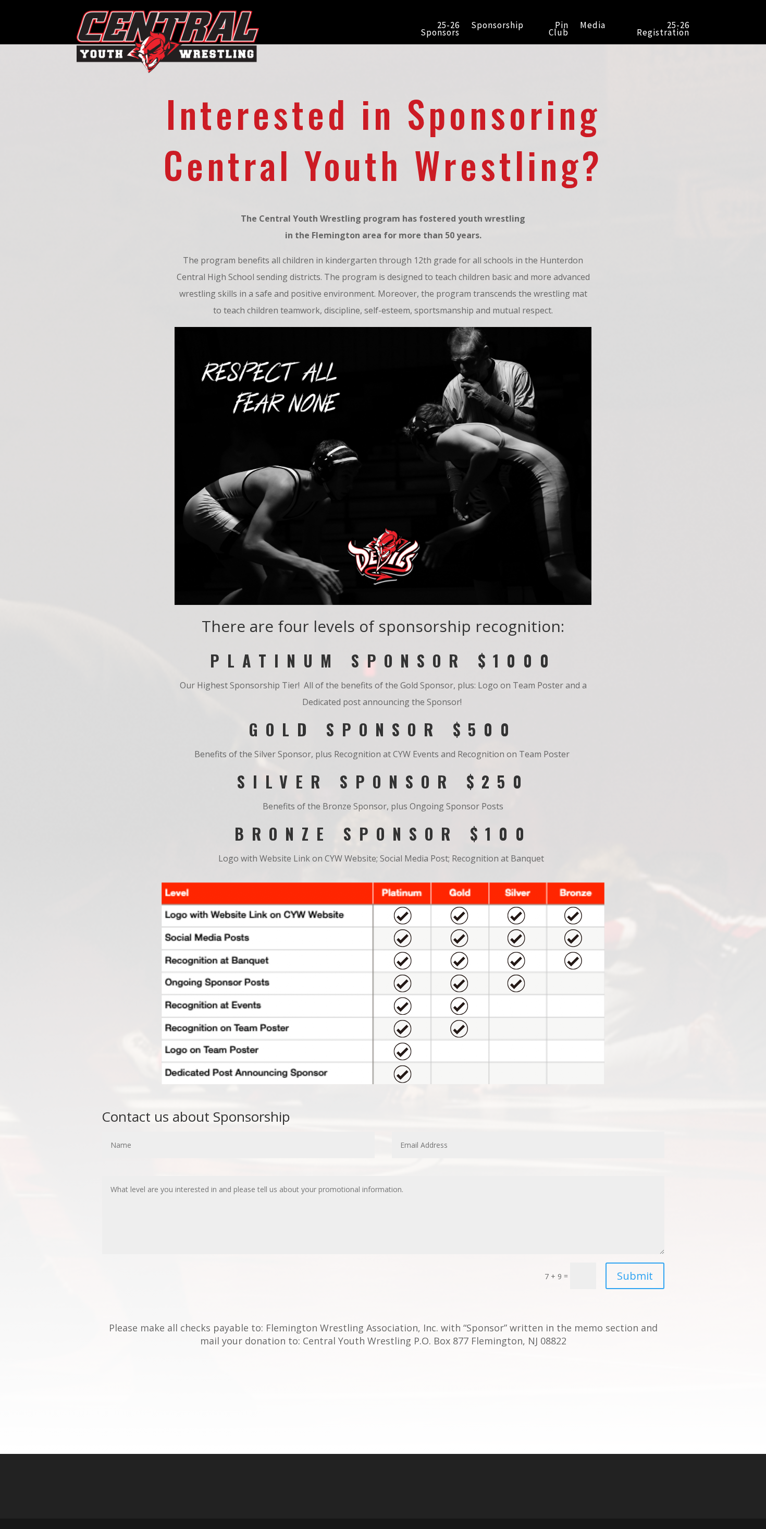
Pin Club (559, 29)
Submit (635, 1276)
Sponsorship (497, 26)
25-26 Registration (663, 29)
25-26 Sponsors (440, 29)
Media (593, 26)
